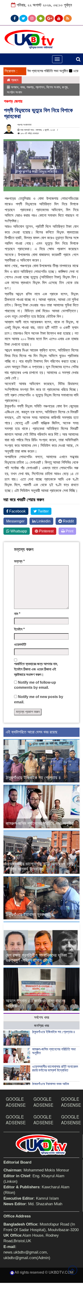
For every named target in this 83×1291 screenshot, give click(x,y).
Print (69, 531)
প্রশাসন (40, 87)
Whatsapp (18, 531)
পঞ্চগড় (30, 87)
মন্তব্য (19, 561)
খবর (22, 87)
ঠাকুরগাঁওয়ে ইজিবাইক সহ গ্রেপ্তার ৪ (33, 777)
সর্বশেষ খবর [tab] (41, 1017)
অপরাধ (14, 87)
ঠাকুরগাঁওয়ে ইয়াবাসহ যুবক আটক (29, 914)
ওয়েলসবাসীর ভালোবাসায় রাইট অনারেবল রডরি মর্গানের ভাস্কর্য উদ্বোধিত (39, 866)
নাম (17, 614)
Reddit (68, 521)
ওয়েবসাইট (20, 644)
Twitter (43, 511)
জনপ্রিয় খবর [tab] (41, 1026)
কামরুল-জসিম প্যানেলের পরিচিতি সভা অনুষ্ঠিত (34, 71)
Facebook (17, 511)
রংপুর (65, 87)
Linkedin (43, 521)
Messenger (15, 521)
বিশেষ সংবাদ (53, 87)
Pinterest (45, 531)
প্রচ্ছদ (14, 80)
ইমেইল (19, 629)
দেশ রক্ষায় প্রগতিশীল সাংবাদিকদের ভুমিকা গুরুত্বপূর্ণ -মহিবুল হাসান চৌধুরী (36, 958)
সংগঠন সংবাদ (14, 92)
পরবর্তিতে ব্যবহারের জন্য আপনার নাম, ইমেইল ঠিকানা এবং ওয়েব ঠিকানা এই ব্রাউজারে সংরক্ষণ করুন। (36, 669)
